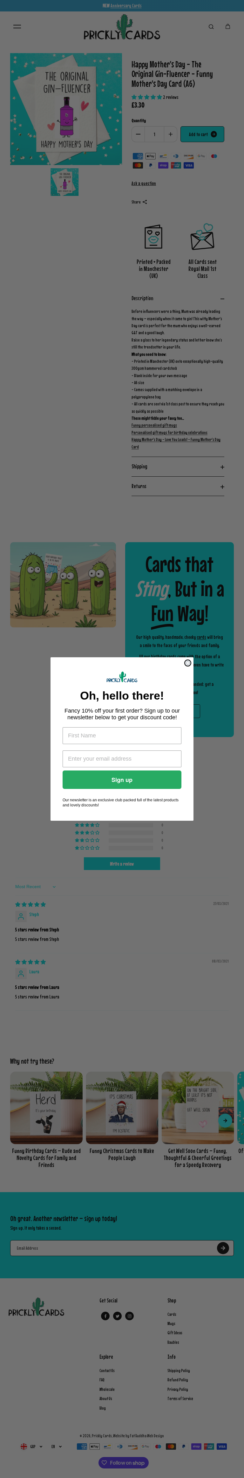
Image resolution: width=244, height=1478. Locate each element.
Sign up (122, 780)
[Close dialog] (188, 663)
